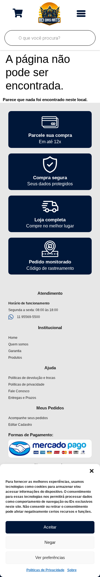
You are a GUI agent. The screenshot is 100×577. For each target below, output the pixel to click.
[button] (91, 471)
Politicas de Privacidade (45, 570)
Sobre (72, 570)
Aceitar (50, 527)
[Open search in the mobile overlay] (50, 38)
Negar (50, 542)
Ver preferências (50, 557)
